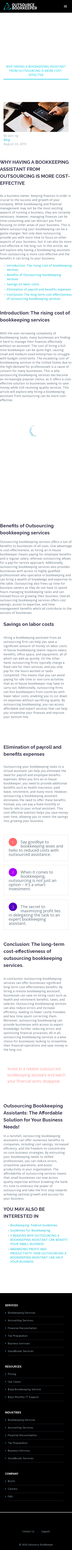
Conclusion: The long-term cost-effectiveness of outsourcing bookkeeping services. (39, 296)
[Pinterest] (16, 1276)
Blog (7, 140)
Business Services (19, 1343)
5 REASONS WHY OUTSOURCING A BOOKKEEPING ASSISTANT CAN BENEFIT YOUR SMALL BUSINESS (39, 1239)
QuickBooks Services (20, 1351)
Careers (13, 1489)
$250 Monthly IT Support (23, 1397)
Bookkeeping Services (21, 1312)
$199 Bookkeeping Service (24, 1389)
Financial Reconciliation (22, 1328)
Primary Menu (65, 6)
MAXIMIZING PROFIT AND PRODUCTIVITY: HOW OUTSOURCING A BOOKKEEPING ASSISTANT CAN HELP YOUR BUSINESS (38, 1255)
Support (45, 1531)
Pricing (12, 1374)
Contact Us (28, 1531)
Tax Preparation (18, 1335)
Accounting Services (20, 1320)
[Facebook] (5, 1276)
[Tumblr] (21, 1276)
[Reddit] (31, 1276)
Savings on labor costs (23, 284)
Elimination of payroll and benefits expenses (39, 289)
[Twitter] (11, 1276)
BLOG (11, 1481)
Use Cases (14, 1381)
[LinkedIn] (26, 1276)
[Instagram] (42, 1518)
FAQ (10, 1496)
